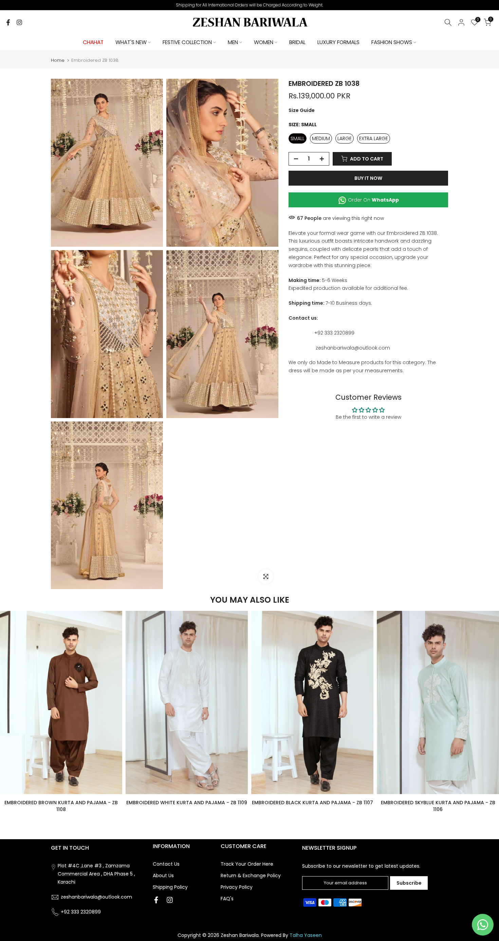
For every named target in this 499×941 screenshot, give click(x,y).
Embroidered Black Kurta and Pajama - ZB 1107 (312, 802)
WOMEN (263, 42)
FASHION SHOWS (391, 42)
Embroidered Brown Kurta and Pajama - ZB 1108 (61, 806)
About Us (163, 875)
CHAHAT (93, 42)
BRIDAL (297, 42)
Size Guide (302, 110)
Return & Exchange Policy (251, 875)
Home (57, 60)
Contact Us (166, 864)
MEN (233, 42)
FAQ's (227, 898)
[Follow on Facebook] (8, 22)
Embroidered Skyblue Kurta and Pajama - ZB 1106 (438, 806)
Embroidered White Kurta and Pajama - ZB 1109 (186, 802)
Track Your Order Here (247, 864)
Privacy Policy (237, 887)
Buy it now (368, 178)
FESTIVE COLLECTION (187, 42)
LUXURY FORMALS (338, 42)
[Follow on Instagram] (19, 22)
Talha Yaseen (306, 935)
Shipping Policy (170, 887)
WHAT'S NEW (131, 42)
